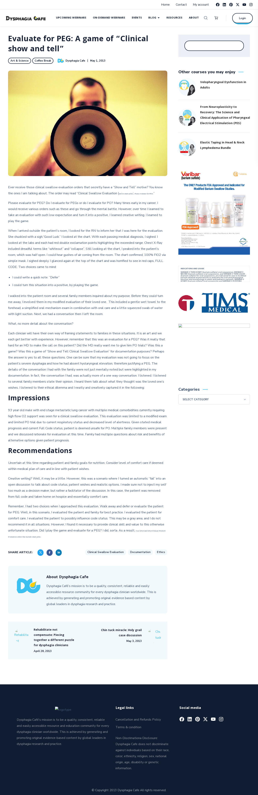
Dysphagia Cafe (75, 61)
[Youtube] (244, 4)
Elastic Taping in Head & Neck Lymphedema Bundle (222, 145)
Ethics (161, 552)
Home (165, 5)
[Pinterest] (231, 4)
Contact (181, 5)
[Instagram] (251, 4)
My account (201, 5)
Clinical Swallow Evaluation (105, 552)
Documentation (140, 552)
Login (242, 18)
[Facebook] (218, 4)
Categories (189, 389)
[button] (205, 18)
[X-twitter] (237, 4)
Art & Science (19, 61)
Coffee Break (43, 61)
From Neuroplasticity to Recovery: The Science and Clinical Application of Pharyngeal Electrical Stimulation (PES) (225, 115)
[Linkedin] (224, 4)
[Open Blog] (158, 17)
